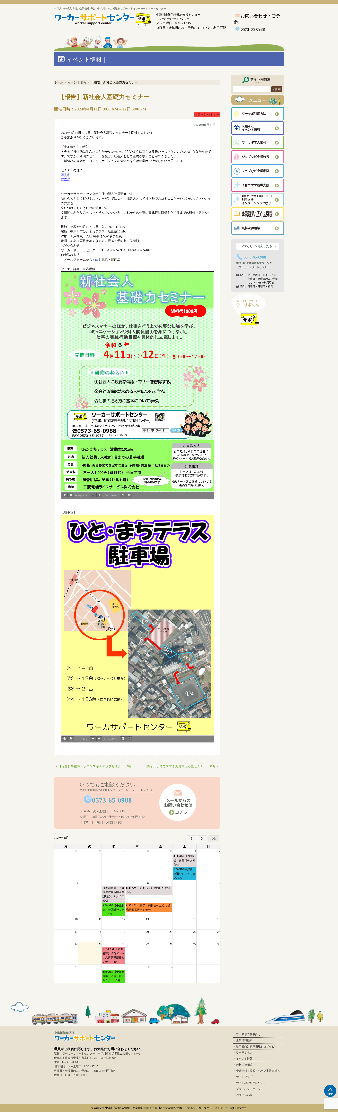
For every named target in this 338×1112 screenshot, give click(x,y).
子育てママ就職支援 (255, 185)
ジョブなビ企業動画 (255, 171)
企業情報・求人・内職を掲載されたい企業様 (257, 214)
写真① (65, 175)
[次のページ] (71, 495)
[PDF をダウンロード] (123, 495)
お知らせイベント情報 (251, 128)
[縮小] (93, 495)
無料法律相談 (251, 228)
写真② (65, 179)
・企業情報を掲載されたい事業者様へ (256, 1070)
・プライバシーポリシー (248, 1089)
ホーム (58, 82)
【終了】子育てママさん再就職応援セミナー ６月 (180, 766)
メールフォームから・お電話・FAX (92, 259)
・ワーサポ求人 (243, 1052)
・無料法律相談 (243, 1064)
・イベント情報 (243, 1058)
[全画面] (129, 495)
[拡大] (99, 495)
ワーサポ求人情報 (254, 142)
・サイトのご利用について (249, 1082)
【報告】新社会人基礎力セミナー (104, 96)
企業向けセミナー (206, 114)
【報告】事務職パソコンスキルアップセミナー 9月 (95, 766)
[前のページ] (65, 495)
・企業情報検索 (243, 1040)
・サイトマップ (243, 1076)
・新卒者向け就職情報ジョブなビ (253, 1046)
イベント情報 (77, 82)
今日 (214, 838)
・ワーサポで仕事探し (247, 1034)
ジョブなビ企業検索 (255, 156)
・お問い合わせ (243, 1095)
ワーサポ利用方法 (254, 113)
